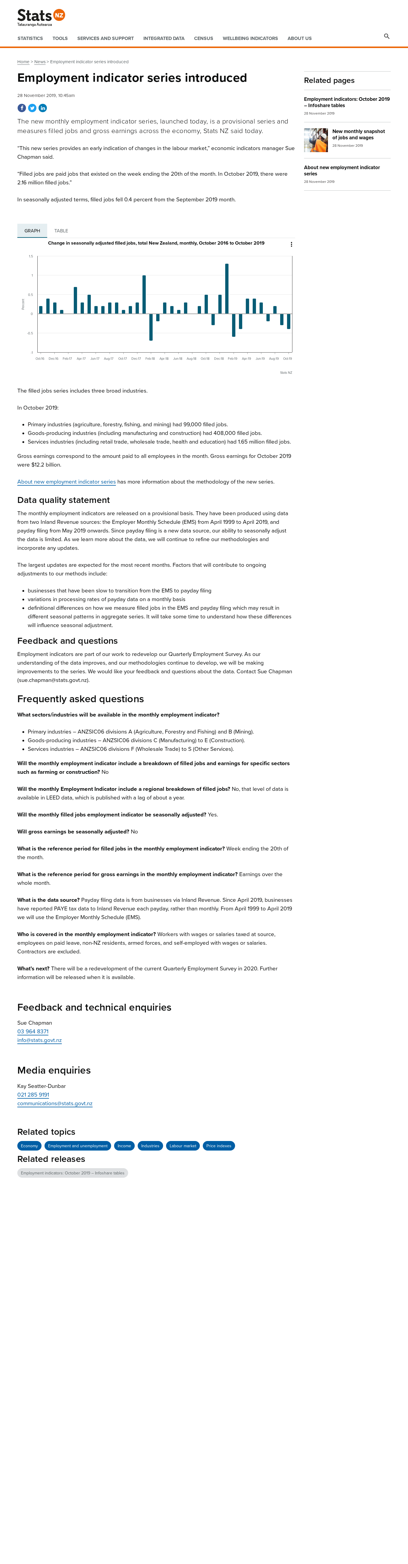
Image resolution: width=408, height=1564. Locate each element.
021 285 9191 (33, 1094)
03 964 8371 (32, 1031)
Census (203, 38)
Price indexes (218, 1145)
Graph (32, 231)
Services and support (105, 38)
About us (300, 38)
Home (23, 61)
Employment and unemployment (78, 1145)
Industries (150, 1145)
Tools (60, 38)
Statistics (30, 38)
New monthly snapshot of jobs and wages (358, 134)
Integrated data (164, 38)
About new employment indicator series (66, 481)
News (40, 61)
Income (124, 1145)
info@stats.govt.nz (39, 1040)
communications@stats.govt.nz (55, 1103)
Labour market (183, 1145)
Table (61, 231)
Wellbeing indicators (250, 38)
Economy (29, 1145)
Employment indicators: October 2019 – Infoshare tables (73, 1173)
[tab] (32, 231)
